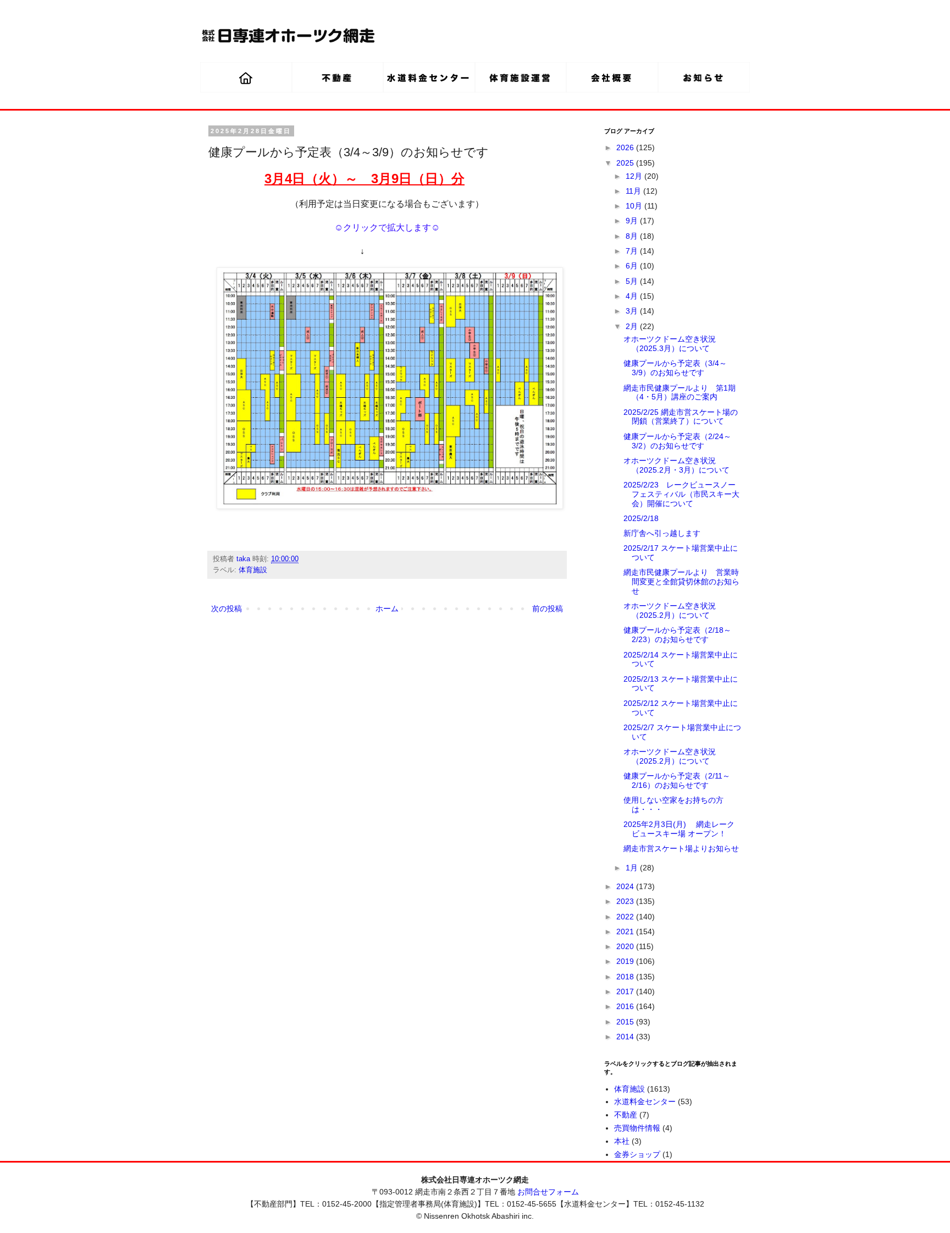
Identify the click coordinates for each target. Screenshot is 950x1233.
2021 (626, 931)
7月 (633, 250)
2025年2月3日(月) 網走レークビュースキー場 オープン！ (678, 829)
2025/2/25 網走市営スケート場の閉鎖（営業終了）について (680, 417)
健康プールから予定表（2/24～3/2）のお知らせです (677, 441)
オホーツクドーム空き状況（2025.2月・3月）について (676, 465)
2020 (626, 946)
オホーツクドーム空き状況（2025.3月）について (669, 344)
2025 (626, 162)
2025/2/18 (641, 518)
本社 (621, 1141)
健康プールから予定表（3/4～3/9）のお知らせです (675, 368)
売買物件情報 (637, 1128)
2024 (626, 886)
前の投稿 (547, 608)
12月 (635, 176)
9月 (633, 220)
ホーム (387, 608)
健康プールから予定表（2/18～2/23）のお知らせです (677, 635)
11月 (634, 191)
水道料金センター (645, 1101)
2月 (633, 326)
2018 (626, 976)
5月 (633, 281)
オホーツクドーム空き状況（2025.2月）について (669, 610)
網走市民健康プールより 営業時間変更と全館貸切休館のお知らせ (681, 581)
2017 (626, 991)
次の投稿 (226, 608)
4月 (633, 296)
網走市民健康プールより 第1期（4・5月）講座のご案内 (679, 392)
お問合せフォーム (548, 1191)
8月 (633, 236)
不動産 (625, 1114)
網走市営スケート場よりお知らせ (681, 848)
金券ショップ (637, 1154)
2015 (626, 1021)
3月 (633, 310)
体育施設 (253, 570)
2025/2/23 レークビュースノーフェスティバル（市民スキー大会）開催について (681, 494)
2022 (626, 916)
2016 (626, 1006)
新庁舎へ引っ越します (661, 533)
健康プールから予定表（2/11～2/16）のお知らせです (676, 780)
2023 (626, 901)
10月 (635, 205)
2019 (626, 961)
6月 (633, 265)
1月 (633, 867)
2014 (626, 1036)
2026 (626, 147)
